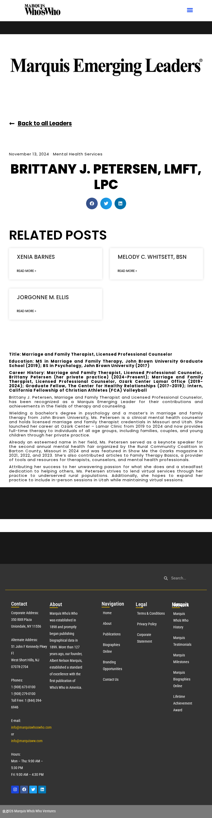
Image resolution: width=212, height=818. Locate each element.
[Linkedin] (42, 789)
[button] (190, 10)
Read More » (26, 271)
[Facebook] (24, 789)
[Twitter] (33, 789)
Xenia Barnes (36, 257)
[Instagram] (15, 789)
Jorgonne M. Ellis (43, 297)
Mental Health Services (78, 154)
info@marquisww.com (27, 741)
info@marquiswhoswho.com (31, 727)
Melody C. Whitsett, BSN (152, 257)
